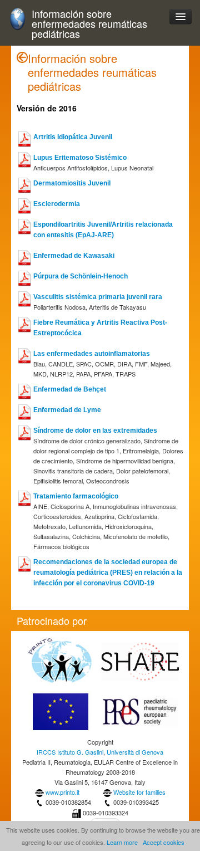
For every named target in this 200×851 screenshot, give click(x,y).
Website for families (139, 792)
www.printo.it (62, 792)
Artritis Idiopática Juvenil (72, 137)
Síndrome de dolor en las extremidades (95, 430)
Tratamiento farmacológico (75, 496)
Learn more (122, 842)
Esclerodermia (56, 204)
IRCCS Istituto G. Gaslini (70, 751)
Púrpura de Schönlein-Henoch (80, 276)
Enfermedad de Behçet (69, 389)
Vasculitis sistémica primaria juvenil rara (97, 297)
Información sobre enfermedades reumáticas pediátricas (89, 24)
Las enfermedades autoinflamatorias (91, 354)
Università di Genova (135, 751)
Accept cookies (163, 842)
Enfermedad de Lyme (67, 410)
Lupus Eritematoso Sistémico (80, 158)
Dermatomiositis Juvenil (72, 183)
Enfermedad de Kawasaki (73, 256)
